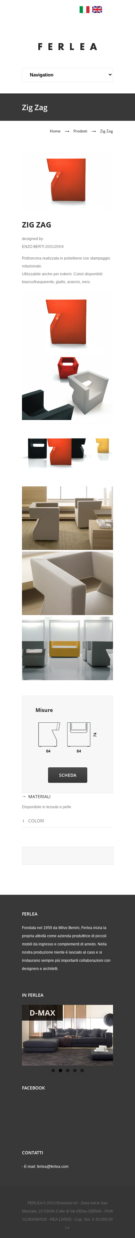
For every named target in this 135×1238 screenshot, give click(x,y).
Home (55, 131)
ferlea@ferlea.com (52, 1166)
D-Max (42, 1012)
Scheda (67, 775)
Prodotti (80, 131)
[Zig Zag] (67, 323)
